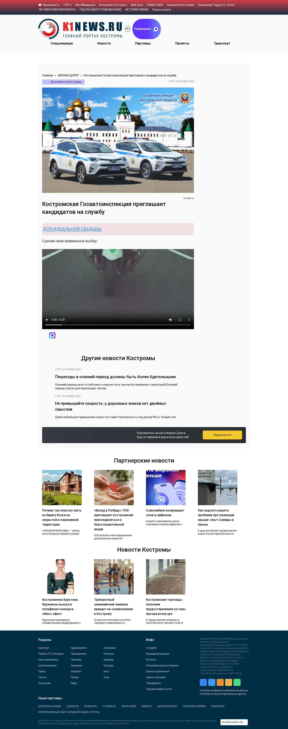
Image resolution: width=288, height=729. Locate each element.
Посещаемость (153, 683)
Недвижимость (79, 648)
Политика (108, 653)
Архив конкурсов (47, 665)
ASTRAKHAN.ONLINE (49, 706)
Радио (74, 683)
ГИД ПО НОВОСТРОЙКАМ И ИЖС (101, 9)
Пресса (41, 671)
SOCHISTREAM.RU (167, 706)
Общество (76, 671)
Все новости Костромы (66, 81)
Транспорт (222, 43)
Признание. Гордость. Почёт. (216, 4)
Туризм (42, 677)
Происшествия (78, 653)
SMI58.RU (146, 706)
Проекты (182, 43)
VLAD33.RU (73, 706)
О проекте (151, 648)
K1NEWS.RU (109, 706)
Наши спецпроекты (48, 659)
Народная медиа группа (159, 689)
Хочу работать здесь (113, 4)
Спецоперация (62, 43)
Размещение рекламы (157, 653)
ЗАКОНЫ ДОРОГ (68, 75)
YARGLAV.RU (218, 706)
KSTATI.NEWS (128, 706)
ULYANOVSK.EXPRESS (194, 706)
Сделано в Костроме (180, 4)
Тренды (75, 677)
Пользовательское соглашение (162, 665)
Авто (106, 671)
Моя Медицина (85, 4)
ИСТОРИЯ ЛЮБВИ (137, 9)
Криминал (76, 665)
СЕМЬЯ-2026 (155, 4)
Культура (108, 665)
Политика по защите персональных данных (223, 694)
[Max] (52, 335)
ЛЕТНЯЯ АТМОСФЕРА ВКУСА (57, 9)
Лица (106, 677)
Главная (47, 75)
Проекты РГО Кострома (50, 653)
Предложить (51, 4)
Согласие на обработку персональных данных (224, 690)
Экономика (109, 648)
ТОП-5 (67, 4)
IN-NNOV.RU (90, 706)
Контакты (151, 659)
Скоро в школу (161, 9)
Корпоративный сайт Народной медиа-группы (68, 712)
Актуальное (44, 683)
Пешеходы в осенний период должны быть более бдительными (115, 376)
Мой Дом (137, 4)
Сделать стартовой (156, 677)
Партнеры (143, 43)
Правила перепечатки (157, 671)
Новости (104, 43)
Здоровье (108, 659)
